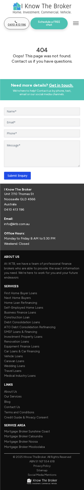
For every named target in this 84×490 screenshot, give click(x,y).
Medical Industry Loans (20, 376)
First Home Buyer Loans (20, 293)
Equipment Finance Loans (21, 346)
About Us (10, 391)
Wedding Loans (14, 366)
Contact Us (12, 407)
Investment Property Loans (23, 337)
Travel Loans (12, 371)
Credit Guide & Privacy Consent (26, 417)
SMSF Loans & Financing (20, 332)
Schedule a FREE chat (49, 23)
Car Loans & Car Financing (22, 351)
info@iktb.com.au (16, 224)
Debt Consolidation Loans (22, 322)
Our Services (13, 396)
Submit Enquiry (17, 175)
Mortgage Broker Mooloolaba (24, 447)
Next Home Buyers (17, 298)
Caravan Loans (14, 361)
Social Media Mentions (42, 475)
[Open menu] (76, 23)
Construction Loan (17, 317)
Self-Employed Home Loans (23, 307)
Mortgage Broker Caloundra (23, 436)
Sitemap (42, 470)
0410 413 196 (14, 209)
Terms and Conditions (19, 412)
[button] (16, 23)
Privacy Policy (42, 466)
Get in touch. (61, 85)
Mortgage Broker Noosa (21, 441)
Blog (7, 402)
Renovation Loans (16, 341)
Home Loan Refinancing (20, 303)
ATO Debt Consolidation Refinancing (29, 327)
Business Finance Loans (20, 312)
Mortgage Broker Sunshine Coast (27, 431)
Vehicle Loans (13, 356)
